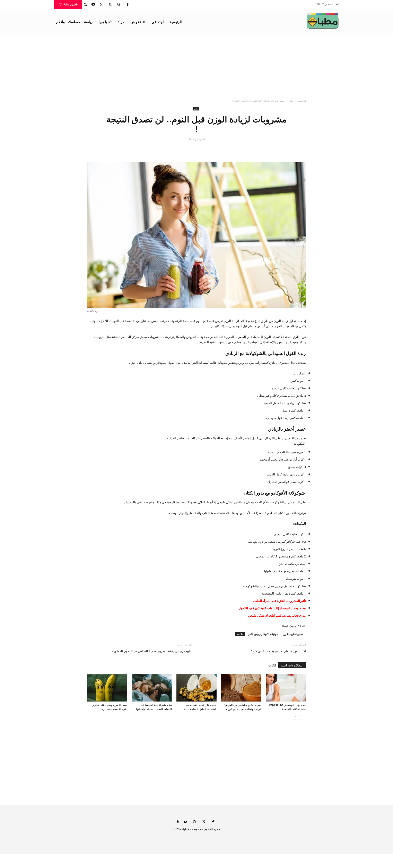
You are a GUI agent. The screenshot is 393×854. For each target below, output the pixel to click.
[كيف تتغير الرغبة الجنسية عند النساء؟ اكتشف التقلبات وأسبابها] (152, 688)
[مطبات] (322, 21)
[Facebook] (128, 4)
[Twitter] (101, 4)
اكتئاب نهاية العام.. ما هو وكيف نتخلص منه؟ (278, 651)
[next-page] (295, 717)
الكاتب (272, 665)
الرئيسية (301, 100)
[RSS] (110, 4)
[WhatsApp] (187, 148)
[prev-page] (301, 717)
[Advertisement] (196, 65)
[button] (85, 4)
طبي (290, 100)
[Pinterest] (196, 148)
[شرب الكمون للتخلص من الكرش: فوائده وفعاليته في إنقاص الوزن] (241, 688)
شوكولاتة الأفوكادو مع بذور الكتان (263, 634)
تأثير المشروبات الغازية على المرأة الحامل (279, 601)
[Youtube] (93, 4)
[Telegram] (178, 148)
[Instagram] (119, 4)
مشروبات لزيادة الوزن (293, 634)
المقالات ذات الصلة (292, 665)
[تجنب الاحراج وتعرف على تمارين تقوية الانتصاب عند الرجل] (107, 688)
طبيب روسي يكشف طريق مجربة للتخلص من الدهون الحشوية (152, 651)
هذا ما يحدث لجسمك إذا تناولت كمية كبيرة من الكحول (272, 608)
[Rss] (178, 822)
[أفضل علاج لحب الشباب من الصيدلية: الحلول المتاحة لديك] (196, 688)
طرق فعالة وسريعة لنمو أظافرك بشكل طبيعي (277, 616)
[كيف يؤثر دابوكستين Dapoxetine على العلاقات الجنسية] (286, 688)
